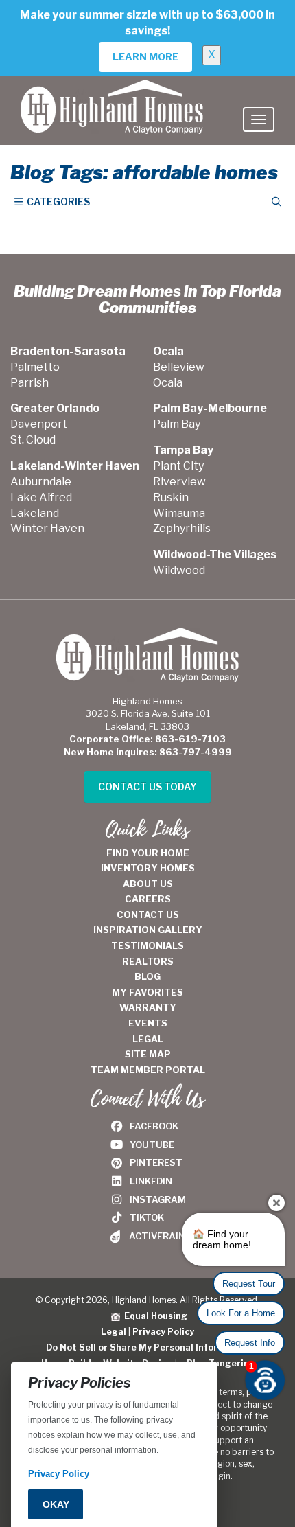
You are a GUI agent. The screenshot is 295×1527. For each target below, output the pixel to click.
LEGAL (147, 1038)
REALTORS (148, 961)
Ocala (167, 382)
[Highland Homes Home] (111, 93)
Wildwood (179, 570)
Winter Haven (47, 528)
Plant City (178, 465)
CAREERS (148, 898)
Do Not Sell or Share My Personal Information (148, 1347)
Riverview (179, 481)
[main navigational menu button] (258, 119)
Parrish (29, 382)
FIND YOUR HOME (147, 852)
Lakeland (34, 513)
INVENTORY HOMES (148, 867)
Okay (56, 1504)
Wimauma (179, 513)
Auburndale (40, 481)
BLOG (147, 976)
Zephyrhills (182, 528)
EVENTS (147, 1023)
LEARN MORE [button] (145, 56)
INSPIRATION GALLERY (147, 929)
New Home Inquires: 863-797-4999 (148, 751)
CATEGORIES (57, 201)
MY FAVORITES (147, 992)
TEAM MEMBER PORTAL (148, 1069)
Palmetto (35, 367)
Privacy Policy (163, 1332)
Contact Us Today (147, 786)
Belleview (178, 367)
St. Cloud (33, 439)
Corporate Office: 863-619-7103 (147, 738)
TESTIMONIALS (147, 945)
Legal (113, 1332)
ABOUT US (148, 883)
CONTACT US (148, 914)
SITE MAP (148, 1053)
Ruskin (171, 497)
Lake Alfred (41, 497)
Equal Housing (153, 1316)
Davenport (38, 423)
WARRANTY (147, 1007)
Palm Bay (176, 423)
